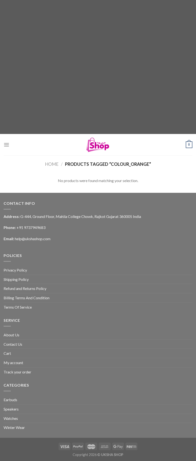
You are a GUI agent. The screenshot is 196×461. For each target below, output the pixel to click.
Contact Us (13, 344)
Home (52, 164)
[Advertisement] (98, 33)
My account (13, 362)
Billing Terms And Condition (26, 297)
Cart (7, 353)
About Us (11, 335)
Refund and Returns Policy (25, 288)
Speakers (11, 409)
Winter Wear (14, 427)
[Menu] (6, 144)
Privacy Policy (15, 270)
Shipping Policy (16, 279)
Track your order (17, 372)
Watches (11, 418)
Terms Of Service (18, 307)
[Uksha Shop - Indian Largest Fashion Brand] (98, 145)
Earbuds (10, 399)
